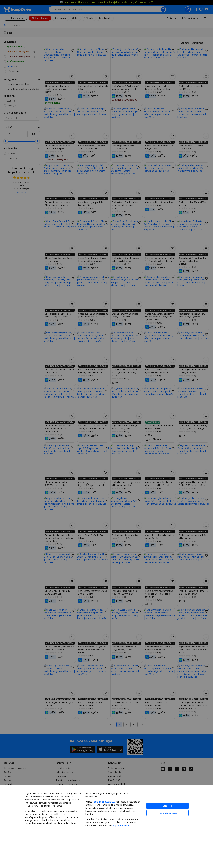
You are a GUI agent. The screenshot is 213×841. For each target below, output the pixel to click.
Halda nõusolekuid (167, 812)
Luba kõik (167, 805)
